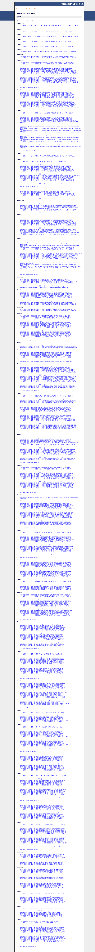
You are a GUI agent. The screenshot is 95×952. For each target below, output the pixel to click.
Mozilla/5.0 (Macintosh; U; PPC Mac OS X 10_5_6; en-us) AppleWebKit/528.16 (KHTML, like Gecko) (41, 933)
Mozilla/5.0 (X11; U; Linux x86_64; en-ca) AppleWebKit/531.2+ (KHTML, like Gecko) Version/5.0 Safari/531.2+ (43, 162)
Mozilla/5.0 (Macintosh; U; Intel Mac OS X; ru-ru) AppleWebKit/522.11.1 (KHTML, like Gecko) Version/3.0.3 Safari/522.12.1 (46, 547)
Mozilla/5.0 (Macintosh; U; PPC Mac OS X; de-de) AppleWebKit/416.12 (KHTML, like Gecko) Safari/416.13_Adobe (44, 703)
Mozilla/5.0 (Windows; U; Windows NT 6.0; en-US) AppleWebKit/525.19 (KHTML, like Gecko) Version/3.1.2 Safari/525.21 (45, 409)
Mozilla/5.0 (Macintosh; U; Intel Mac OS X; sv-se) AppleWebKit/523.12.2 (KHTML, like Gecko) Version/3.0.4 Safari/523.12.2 (46, 511)
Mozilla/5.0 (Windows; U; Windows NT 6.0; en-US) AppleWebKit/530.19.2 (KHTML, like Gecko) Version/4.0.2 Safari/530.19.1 (46, 298)
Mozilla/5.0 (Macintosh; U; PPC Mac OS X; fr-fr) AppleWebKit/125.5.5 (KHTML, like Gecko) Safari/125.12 (42, 825)
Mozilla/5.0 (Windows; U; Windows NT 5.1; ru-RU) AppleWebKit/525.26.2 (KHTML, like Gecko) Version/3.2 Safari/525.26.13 (46, 396)
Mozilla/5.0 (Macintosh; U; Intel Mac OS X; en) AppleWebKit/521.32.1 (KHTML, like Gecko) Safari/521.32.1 (43, 938)
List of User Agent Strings (26, 8)
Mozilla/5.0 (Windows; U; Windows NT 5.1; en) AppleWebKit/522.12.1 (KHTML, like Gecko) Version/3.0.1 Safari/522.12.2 (46, 588)
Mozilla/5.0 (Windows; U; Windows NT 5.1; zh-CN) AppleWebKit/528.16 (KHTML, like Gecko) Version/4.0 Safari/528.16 (45, 327)
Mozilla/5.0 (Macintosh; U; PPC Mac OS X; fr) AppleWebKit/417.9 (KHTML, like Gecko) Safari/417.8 (41, 666)
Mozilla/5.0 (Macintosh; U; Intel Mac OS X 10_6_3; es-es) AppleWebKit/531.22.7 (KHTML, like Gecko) (42, 940)
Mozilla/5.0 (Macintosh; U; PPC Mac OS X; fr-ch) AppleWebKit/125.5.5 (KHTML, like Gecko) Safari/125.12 (42, 828)
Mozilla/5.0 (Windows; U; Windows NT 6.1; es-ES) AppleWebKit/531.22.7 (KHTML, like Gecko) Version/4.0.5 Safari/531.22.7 (46, 216)
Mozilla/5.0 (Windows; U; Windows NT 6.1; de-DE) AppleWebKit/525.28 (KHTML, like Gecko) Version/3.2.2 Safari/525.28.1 (46, 352)
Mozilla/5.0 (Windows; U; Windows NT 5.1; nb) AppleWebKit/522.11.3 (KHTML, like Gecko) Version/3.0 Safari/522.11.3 (45, 612)
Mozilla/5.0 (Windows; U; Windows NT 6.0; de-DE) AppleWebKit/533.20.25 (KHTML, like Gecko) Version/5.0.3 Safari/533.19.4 (47, 97)
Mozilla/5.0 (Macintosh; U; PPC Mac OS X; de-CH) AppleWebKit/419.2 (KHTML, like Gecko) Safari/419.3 (42, 931)
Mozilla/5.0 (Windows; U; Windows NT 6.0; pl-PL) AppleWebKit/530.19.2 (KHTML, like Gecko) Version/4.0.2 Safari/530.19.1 (46, 295)
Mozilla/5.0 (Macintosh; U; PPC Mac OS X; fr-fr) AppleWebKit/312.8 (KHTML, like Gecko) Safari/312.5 (41, 759)
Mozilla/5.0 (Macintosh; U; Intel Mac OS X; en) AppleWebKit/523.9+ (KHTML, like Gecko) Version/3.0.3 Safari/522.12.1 (45, 549)
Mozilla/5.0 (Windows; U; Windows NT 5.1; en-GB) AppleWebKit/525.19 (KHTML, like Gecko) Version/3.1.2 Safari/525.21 (46, 416)
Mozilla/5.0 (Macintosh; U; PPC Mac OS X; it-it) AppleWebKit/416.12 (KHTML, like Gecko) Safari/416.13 (42, 688)
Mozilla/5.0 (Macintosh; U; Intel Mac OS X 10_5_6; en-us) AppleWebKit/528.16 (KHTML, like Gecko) (41, 941)
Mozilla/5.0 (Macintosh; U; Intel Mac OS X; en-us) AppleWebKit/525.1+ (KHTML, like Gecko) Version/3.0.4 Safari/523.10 (45, 524)
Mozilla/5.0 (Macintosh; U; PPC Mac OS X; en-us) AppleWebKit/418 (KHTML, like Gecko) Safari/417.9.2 (42, 670)
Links (35, 8)
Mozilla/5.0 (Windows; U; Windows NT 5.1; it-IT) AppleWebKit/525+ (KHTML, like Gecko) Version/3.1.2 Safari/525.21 (44, 414)
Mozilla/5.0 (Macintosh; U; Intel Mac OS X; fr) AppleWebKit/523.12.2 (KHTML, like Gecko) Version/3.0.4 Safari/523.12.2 (45, 522)
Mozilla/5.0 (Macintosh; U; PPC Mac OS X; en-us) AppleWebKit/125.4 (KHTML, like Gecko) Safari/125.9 (42, 858)
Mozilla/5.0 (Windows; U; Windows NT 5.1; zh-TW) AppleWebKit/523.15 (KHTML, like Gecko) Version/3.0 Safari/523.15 (45, 601)
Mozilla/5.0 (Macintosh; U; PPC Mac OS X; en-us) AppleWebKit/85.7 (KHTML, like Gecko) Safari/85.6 (41, 913)
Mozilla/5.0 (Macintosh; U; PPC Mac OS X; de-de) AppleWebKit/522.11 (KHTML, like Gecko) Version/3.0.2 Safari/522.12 (45, 574)
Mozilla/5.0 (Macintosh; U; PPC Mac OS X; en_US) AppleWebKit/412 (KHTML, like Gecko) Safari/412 (41, 734)
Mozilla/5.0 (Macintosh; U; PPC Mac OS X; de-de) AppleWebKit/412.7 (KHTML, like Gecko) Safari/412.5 (42, 721)
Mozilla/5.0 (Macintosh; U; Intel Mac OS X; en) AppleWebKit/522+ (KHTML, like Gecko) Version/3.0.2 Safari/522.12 (44, 576)
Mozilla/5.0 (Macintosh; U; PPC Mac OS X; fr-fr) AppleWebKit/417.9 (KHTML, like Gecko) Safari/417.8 (41, 664)
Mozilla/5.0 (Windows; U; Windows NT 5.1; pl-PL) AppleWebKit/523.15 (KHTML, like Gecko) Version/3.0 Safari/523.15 (45, 609)
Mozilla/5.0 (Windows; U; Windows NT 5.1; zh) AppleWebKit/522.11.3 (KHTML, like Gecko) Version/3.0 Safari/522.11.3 (45, 602)
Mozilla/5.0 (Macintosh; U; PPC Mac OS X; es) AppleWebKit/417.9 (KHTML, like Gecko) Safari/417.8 (41, 669)
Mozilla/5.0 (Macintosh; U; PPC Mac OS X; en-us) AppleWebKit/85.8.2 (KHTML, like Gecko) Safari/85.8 (42, 897)
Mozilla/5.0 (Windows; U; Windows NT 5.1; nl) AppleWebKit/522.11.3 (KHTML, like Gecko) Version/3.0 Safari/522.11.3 (45, 611)
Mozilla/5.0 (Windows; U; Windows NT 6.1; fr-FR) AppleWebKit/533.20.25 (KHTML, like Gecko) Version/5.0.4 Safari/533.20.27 (47, 64)
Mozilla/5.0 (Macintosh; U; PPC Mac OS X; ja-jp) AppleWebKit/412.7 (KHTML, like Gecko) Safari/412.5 (42, 712)
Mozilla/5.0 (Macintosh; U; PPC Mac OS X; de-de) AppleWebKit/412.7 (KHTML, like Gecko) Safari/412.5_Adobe (44, 720)
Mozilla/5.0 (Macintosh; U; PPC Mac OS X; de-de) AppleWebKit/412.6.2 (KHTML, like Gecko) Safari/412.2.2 (43, 743)
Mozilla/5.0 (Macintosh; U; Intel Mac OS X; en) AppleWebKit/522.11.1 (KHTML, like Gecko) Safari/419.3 (42, 937)
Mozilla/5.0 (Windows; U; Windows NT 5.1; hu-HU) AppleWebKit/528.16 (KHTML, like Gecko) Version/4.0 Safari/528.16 (45, 334)
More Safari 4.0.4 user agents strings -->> (29, 274)
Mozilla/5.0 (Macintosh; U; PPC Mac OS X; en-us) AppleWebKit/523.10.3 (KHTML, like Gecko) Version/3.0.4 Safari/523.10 (46, 507)
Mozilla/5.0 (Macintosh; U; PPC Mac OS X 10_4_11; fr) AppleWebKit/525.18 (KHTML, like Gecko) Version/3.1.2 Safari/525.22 (47, 423)
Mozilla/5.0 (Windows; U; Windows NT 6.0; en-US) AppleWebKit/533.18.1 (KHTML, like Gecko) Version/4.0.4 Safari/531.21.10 (47, 249)
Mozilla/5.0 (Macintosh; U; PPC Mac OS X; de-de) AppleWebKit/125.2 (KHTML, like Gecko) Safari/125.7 (42, 878)
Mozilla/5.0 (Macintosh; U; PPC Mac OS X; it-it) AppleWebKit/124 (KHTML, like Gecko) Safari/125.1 (41, 883)
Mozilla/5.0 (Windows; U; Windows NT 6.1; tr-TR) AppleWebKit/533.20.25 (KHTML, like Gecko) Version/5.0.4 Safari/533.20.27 (47, 62)
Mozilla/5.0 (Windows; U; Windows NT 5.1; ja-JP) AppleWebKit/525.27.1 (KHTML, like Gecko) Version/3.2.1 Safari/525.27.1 (46, 368)
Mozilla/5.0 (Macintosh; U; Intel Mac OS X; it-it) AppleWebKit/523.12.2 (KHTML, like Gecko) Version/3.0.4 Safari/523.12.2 (46, 517)
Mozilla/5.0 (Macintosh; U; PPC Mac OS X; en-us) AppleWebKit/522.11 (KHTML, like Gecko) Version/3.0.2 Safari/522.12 (45, 571)
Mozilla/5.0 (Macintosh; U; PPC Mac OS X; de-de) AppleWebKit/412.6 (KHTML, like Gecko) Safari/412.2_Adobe (44, 744)
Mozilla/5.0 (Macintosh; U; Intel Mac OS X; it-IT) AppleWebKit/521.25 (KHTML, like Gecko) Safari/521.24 (42, 935)
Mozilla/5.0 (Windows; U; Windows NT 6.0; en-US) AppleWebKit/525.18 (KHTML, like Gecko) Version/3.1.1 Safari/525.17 (45, 436)
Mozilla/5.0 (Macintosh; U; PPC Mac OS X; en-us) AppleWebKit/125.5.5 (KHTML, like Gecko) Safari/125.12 (43, 832)
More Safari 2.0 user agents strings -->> (29, 751)
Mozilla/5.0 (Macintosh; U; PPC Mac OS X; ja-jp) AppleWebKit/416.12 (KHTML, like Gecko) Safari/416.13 (42, 687)
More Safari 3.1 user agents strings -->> (29, 492)
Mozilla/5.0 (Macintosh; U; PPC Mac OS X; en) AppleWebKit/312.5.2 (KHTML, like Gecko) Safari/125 (41, 792)
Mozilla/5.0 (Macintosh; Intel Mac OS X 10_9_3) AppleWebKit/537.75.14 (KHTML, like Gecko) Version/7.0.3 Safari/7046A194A (47, 31)
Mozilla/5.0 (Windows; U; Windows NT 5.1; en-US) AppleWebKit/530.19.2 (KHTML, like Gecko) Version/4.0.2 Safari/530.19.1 (46, 302)
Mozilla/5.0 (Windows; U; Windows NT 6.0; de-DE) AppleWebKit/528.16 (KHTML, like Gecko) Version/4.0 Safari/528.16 (45, 325)
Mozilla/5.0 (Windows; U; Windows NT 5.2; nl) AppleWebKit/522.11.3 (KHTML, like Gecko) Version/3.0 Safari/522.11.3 (45, 600)
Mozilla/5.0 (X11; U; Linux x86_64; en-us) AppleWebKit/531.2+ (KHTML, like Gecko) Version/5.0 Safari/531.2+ (43, 161)
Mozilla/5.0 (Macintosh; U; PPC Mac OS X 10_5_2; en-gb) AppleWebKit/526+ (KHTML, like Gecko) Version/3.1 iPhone (45, 474)
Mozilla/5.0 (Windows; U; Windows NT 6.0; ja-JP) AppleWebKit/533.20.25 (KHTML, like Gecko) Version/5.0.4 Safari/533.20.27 (47, 68)
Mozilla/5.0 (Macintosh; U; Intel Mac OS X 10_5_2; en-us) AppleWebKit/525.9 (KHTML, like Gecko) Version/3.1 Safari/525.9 (46, 485)
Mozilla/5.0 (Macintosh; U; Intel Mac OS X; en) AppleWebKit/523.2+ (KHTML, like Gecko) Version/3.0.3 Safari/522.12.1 (45, 551)
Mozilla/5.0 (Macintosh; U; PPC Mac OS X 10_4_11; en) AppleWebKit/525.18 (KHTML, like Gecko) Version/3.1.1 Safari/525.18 (47, 450)
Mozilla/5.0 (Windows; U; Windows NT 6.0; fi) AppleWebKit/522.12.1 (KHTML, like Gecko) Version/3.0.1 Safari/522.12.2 (45, 581)
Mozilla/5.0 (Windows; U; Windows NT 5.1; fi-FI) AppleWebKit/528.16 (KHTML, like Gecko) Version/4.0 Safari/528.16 (44, 336)
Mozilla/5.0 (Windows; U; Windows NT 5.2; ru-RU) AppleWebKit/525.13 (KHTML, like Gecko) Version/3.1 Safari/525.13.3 (45, 467)
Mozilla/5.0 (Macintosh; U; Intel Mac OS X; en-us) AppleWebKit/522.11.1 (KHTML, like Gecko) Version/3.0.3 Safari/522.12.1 (46, 548)
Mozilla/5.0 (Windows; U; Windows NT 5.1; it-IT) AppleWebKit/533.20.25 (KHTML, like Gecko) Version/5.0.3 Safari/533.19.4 (46, 101)
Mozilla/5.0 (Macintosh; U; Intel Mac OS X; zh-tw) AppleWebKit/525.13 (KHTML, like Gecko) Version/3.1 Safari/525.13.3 (45, 476)
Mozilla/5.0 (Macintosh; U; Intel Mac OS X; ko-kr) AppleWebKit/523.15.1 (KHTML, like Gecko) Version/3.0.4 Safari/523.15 (46, 514)
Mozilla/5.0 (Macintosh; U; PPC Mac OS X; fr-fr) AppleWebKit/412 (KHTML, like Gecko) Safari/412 (41, 730)
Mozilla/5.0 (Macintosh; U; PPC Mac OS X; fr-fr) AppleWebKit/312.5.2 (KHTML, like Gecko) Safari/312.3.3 (42, 780)
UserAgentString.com (52, 949)
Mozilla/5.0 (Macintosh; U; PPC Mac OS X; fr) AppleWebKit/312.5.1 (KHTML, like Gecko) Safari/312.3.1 (42, 784)
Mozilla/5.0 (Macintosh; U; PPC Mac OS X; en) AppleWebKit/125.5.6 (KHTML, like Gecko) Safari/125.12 (42, 836)
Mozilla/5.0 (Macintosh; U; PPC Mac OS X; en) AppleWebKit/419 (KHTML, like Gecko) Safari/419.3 (41, 643)
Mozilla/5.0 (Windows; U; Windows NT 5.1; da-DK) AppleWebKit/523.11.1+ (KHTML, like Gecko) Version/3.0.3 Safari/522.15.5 (47, 539)
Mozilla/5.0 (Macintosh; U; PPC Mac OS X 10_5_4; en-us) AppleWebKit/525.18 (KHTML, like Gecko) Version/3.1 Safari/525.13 (47, 472)
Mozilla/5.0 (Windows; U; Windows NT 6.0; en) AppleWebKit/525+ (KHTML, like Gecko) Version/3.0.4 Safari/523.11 (44, 503)
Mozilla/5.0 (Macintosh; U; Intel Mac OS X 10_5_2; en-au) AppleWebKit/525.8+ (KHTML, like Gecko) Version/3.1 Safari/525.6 (47, 488)
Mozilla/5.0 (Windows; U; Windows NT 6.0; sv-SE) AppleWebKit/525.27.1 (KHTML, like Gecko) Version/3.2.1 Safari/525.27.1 (46, 366)
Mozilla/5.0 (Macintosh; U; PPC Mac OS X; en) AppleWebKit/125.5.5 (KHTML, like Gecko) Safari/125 (41, 840)
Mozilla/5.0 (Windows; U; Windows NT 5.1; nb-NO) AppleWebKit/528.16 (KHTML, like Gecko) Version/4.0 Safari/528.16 (45, 333)
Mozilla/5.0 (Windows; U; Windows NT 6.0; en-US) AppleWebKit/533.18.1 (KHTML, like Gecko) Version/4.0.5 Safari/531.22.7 (46, 218)
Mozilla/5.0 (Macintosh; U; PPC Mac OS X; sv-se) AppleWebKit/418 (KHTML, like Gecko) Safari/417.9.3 (42, 654)
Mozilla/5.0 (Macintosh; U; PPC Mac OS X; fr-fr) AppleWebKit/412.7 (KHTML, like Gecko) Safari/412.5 (41, 715)
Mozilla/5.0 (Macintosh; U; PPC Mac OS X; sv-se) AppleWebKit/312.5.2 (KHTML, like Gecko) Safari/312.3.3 (43, 775)
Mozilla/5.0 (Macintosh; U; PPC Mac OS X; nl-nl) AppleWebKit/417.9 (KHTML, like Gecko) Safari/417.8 (42, 659)
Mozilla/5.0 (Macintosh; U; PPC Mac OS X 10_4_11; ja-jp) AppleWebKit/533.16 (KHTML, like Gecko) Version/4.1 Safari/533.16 (47, 194)
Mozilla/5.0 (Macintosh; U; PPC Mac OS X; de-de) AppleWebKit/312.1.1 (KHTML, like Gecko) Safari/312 (42, 816)
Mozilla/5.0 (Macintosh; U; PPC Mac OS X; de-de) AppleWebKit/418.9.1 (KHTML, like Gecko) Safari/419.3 (42, 929)
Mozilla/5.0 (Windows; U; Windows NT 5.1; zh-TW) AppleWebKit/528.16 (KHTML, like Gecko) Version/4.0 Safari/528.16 (45, 326)
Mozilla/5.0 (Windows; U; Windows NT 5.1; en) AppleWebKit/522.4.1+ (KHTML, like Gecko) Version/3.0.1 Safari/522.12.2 (46, 587)
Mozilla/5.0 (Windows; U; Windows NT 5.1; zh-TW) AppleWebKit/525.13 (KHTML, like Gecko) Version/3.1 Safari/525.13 (45, 468)
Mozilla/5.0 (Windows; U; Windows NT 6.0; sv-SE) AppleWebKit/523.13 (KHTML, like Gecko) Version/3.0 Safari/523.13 (45, 594)
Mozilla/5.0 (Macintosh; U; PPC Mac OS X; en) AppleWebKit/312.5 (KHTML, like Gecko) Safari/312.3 (41, 795)
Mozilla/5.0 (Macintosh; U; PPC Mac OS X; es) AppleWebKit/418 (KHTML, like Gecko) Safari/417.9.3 (41, 668)
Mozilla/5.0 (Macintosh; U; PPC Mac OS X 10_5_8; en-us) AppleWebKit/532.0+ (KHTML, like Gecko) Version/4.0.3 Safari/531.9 (47, 282)
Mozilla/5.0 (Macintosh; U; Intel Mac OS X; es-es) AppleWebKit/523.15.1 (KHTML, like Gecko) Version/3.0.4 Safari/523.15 (46, 523)
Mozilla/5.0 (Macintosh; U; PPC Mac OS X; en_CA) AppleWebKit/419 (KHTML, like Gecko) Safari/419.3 (42, 638)
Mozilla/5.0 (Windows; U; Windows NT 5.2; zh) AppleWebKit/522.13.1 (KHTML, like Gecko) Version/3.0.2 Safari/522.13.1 (45, 563)
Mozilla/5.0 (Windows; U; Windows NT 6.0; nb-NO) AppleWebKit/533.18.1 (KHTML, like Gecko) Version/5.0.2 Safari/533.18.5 (46, 116)
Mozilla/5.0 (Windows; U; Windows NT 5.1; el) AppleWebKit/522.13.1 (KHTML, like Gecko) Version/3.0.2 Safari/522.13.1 (45, 569)
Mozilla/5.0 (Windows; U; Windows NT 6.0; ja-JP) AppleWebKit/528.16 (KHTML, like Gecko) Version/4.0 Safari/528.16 (45, 316)
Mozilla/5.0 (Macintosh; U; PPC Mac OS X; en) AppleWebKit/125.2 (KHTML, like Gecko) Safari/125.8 (41, 873)
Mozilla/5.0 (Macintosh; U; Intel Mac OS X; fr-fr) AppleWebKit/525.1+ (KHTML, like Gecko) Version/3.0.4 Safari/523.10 (45, 520)
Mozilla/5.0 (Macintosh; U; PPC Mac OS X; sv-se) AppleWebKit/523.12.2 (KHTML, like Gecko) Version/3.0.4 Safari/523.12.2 (46, 505)
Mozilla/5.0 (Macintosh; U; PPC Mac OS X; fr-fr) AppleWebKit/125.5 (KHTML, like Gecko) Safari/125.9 (41, 855)
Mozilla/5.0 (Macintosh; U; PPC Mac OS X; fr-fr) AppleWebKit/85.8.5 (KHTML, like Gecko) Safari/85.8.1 (42, 893)
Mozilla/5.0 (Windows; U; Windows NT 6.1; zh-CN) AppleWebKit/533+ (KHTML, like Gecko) (39, 922)
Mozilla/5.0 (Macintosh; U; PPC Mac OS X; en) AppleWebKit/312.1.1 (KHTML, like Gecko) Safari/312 (41, 814)
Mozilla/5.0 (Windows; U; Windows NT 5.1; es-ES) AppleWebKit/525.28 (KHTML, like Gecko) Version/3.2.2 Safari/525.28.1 (46, 360)
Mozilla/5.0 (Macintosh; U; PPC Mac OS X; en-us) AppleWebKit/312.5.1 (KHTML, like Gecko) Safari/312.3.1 (43, 789)
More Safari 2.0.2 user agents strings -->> (29, 707)
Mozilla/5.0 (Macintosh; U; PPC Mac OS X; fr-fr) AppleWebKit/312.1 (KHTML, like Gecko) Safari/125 (41, 808)
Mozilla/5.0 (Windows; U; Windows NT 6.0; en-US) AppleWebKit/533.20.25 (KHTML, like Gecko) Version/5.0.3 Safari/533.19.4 (47, 96)
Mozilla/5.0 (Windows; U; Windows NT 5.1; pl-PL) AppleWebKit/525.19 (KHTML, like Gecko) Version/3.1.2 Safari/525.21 (45, 411)
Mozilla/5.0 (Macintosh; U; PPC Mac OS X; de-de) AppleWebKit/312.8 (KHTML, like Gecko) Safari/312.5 (42, 770)
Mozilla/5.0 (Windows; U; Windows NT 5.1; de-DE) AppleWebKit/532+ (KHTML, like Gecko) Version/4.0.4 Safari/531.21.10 (46, 252)
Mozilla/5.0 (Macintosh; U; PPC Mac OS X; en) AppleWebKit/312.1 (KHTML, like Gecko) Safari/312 (41, 815)
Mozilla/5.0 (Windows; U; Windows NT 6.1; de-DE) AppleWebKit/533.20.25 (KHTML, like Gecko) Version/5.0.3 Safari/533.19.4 (47, 94)
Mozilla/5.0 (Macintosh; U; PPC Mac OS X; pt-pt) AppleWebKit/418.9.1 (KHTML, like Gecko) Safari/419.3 (42, 627)
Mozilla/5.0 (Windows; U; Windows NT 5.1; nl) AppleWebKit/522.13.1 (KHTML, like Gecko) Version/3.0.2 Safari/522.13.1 (45, 565)
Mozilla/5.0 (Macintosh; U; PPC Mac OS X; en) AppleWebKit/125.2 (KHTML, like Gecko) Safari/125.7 (41, 875)
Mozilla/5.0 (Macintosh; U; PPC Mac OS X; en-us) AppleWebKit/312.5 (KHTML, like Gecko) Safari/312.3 (42, 790)
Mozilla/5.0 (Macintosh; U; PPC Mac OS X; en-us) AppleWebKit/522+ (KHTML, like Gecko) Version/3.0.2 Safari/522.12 (45, 572)
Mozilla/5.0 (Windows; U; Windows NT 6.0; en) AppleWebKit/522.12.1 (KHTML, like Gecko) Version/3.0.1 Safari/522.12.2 (46, 582)
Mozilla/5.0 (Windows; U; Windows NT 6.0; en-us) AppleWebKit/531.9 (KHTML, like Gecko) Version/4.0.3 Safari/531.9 (45, 280)
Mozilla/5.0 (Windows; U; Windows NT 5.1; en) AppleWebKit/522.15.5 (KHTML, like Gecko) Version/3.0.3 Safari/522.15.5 (46, 537)
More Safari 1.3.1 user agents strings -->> (29, 800)
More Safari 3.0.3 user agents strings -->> (29, 557)
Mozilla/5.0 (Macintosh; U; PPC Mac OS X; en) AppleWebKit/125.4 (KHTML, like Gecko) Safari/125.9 (41, 862)
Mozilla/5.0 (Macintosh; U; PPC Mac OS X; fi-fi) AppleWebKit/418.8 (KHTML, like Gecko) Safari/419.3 (41, 635)
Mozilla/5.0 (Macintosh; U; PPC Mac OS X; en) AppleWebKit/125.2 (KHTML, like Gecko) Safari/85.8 (41, 872)
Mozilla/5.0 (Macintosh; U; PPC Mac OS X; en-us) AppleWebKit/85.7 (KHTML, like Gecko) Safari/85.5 (41, 914)
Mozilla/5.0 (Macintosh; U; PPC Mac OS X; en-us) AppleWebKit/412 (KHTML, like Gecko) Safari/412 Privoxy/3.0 (44, 736)
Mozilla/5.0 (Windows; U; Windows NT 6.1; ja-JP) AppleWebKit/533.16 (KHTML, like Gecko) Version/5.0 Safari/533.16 (45, 164)
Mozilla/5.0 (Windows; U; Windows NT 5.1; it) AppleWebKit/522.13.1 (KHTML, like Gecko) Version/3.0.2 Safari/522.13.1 (45, 566)
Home (17, 8)
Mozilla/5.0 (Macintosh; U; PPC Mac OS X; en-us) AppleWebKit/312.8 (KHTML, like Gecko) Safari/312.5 (42, 764)
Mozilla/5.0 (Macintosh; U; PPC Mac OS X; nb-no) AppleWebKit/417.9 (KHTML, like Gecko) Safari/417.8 (42, 661)
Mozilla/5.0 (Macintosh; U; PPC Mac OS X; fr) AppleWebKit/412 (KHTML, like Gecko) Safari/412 (40, 732)
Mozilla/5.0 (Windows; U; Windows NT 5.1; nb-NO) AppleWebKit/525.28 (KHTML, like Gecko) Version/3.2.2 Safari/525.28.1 (46, 356)
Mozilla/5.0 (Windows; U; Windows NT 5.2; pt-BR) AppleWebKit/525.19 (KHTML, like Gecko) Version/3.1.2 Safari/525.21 (45, 410)
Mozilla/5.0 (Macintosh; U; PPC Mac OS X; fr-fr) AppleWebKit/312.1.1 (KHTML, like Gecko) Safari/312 (41, 806)
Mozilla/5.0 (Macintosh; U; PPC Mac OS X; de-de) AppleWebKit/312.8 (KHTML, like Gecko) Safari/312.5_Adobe (44, 769)
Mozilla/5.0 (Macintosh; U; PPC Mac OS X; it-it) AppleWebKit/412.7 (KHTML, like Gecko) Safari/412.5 (41, 713)
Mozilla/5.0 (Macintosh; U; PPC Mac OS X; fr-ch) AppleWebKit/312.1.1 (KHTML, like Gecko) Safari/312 (42, 809)
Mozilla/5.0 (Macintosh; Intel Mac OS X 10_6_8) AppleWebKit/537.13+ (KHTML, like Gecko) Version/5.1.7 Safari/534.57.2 (46, 41)
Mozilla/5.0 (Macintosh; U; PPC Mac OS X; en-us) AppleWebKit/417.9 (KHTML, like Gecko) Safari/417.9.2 (42, 671)
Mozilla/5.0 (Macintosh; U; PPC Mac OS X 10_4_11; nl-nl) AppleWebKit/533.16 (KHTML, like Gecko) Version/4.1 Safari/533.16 (47, 193)
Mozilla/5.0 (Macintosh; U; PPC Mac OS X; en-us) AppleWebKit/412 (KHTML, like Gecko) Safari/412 (41, 737)
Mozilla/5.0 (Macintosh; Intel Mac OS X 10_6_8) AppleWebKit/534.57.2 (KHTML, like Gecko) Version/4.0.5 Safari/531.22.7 (46, 231)
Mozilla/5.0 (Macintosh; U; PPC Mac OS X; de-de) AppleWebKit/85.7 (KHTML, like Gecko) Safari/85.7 (41, 915)
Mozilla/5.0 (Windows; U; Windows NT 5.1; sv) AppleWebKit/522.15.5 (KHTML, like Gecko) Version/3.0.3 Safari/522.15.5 (45, 535)
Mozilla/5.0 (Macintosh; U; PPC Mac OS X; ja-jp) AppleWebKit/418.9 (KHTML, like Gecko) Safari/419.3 (42, 630)
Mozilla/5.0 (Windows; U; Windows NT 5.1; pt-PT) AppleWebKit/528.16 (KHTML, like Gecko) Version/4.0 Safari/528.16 (45, 331)
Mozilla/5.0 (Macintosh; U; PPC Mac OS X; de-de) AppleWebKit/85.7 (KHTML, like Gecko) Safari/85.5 (41, 916)
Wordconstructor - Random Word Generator (49, 950)
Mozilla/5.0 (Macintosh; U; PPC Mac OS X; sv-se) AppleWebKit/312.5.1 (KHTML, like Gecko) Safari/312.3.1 (43, 776)
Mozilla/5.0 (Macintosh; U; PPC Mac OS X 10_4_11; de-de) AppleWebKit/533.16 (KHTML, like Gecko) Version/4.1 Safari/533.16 (47, 195)
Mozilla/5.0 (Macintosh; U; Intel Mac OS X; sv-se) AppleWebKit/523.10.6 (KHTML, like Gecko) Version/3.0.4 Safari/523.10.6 (46, 512)
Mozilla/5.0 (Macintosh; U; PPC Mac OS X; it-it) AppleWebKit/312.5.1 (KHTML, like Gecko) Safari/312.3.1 (42, 779)
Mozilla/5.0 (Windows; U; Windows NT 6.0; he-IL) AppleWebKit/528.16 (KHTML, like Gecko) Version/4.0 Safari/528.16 (45, 318)
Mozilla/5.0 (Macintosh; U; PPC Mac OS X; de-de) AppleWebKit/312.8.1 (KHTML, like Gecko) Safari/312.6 (42, 768)
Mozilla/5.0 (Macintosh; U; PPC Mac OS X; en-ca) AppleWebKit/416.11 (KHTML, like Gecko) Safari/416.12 (42, 698)
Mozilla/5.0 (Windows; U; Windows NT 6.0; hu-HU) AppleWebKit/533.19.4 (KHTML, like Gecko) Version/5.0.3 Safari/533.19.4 (46, 95)
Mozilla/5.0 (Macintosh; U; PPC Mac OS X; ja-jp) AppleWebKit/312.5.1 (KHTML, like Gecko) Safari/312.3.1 (42, 778)
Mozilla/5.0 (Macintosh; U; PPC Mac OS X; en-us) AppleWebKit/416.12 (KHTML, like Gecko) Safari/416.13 (42, 696)
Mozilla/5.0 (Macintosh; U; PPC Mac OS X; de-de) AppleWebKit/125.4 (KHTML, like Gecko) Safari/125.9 (42, 864)
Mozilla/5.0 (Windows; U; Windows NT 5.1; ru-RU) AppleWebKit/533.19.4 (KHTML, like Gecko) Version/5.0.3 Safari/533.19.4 (46, 98)
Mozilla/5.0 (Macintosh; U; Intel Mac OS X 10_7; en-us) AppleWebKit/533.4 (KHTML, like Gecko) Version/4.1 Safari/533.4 (46, 196)
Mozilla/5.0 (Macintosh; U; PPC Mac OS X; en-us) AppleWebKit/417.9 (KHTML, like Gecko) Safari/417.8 (42, 672)
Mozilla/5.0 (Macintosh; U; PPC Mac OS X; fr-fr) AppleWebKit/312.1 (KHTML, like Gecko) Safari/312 (41, 807)
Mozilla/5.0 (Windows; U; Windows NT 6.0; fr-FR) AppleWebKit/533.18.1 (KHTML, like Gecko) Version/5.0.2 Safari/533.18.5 (46, 117)
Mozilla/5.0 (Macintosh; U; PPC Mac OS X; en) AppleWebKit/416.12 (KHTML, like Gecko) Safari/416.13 (42, 700)
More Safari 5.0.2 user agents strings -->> (29, 150)
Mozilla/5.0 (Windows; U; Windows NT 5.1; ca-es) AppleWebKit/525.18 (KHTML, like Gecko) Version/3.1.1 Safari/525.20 (45, 441)
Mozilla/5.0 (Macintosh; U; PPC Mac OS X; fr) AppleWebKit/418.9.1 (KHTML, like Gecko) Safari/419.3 (41, 634)
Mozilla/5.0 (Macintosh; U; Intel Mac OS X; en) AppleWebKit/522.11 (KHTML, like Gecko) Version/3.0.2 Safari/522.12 (45, 575)
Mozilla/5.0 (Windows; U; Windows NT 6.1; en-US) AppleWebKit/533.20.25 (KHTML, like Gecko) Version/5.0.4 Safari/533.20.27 (47, 66)
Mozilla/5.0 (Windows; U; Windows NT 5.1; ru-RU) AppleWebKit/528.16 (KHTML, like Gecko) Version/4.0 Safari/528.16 (45, 330)
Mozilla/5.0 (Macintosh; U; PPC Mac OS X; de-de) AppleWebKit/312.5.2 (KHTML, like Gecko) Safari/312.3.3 (43, 797)
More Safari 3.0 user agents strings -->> (29, 619)
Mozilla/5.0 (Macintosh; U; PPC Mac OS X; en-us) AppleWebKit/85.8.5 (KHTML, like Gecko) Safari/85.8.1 (42, 896)
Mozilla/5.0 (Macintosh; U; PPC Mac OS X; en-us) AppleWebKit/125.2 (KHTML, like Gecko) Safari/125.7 (42, 870)
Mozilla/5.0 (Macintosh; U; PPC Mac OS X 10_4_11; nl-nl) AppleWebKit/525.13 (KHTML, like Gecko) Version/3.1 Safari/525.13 (47, 475)
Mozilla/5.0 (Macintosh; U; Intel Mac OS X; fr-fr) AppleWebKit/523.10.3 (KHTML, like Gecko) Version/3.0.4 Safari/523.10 (45, 521)
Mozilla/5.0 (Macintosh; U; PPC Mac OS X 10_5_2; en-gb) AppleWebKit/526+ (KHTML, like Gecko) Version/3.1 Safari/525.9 (46, 473)
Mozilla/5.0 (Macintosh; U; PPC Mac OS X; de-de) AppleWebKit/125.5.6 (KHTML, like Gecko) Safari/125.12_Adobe (44, 842)
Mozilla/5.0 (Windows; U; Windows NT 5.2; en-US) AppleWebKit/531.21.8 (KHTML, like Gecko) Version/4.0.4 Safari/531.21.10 (47, 250)
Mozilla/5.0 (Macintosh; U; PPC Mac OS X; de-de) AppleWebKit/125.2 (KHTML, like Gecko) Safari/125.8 (42, 877)
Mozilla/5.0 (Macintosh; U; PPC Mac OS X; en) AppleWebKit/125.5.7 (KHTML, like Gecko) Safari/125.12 (42, 834)
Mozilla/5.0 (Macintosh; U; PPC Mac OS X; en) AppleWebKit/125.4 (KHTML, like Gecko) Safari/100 (41, 863)
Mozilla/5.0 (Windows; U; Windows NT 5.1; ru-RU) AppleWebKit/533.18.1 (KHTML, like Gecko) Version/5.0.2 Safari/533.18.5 (46, 119)
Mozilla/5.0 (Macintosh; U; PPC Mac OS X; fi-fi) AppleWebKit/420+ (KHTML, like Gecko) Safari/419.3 (41, 926)
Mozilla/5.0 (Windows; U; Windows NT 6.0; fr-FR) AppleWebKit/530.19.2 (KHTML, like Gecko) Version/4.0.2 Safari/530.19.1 (46, 297)
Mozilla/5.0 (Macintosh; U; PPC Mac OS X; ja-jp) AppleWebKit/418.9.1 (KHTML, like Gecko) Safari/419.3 (42, 629)
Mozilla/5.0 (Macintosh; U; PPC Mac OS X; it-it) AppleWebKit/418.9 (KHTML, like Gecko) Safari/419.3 (41, 633)
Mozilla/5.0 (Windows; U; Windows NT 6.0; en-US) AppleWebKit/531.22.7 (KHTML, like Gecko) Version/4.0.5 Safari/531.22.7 (46, 219)
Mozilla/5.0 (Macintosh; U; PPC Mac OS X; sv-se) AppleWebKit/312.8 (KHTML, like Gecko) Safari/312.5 (42, 756)
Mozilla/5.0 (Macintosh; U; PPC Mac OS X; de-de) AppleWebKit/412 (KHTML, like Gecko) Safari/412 (41, 747)
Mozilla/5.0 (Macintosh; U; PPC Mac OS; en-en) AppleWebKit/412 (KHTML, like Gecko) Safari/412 (41, 727)
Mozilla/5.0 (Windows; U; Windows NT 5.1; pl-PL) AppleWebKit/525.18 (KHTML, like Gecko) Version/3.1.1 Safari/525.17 (45, 438)
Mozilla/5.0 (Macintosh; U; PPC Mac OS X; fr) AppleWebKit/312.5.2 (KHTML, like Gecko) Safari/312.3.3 (42, 783)
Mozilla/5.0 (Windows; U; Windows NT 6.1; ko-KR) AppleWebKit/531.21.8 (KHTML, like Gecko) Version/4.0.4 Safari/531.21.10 (47, 248)
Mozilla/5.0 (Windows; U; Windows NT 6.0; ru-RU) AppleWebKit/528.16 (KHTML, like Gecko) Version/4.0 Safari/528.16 (45, 315)
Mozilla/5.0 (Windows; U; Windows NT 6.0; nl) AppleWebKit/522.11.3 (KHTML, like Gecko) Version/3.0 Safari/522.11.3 (45, 595)
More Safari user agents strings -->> (28, 946)
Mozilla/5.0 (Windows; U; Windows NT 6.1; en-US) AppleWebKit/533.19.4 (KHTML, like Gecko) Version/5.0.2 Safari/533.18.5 (46, 113)
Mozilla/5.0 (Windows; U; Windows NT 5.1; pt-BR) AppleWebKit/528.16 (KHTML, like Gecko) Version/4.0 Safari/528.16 (45, 332)
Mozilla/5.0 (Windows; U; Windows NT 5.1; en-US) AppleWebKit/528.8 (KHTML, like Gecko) (39, 923)
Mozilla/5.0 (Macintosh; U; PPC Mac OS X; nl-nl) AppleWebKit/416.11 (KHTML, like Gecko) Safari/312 (41, 685)
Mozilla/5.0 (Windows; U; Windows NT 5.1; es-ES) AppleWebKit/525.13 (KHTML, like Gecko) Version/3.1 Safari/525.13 (45, 469)
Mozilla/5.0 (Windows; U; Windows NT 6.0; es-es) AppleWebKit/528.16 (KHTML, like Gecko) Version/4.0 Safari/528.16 (45, 322)
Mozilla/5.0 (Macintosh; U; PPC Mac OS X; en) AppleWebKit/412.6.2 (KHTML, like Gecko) (39, 740)
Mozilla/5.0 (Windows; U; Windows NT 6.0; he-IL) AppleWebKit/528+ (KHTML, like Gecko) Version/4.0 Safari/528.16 (44, 319)
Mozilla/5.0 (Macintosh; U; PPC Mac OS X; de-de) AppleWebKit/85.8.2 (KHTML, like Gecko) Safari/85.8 (42, 903)
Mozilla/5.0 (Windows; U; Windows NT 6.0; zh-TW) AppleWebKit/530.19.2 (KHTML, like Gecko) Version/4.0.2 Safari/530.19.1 (46, 294)
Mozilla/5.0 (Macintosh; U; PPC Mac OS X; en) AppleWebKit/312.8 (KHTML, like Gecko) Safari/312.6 (41, 765)
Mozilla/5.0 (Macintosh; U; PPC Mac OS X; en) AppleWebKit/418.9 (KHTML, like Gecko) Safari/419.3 (41, 645)
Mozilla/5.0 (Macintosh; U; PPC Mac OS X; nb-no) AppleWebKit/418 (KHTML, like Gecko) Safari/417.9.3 (42, 660)
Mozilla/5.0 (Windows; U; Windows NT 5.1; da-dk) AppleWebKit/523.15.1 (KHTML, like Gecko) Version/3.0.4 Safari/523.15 (46, 504)
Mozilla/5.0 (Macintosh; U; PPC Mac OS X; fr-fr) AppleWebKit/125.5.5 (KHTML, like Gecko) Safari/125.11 (42, 827)
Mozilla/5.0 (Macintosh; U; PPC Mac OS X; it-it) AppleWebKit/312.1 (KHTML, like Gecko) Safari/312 (41, 805)
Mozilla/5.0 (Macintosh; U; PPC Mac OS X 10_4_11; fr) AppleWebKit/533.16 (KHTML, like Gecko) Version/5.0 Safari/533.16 (46, 169)
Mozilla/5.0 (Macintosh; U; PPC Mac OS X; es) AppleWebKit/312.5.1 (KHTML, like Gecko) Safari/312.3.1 (42, 788)
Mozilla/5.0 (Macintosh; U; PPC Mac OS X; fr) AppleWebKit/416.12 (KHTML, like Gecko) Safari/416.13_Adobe (43, 692)
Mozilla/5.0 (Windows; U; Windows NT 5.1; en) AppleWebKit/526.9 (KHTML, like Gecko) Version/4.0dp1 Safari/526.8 (45, 203)
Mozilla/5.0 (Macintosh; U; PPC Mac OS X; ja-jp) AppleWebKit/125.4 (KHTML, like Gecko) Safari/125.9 (42, 854)
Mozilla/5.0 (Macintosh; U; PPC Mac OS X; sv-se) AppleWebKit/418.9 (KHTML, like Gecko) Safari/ (41, 626)
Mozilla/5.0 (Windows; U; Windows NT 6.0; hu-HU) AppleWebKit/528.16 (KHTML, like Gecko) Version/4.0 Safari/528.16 (45, 317)
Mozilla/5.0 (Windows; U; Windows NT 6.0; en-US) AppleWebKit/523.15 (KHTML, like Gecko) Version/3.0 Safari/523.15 (45, 596)
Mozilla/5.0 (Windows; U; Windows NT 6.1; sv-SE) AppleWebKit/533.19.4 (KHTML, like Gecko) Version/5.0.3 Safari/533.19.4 (46, 92)
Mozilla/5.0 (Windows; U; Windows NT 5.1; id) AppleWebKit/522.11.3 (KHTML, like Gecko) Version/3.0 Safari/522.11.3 (45, 613)
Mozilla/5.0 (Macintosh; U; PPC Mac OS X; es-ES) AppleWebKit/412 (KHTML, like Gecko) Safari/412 (41, 733)
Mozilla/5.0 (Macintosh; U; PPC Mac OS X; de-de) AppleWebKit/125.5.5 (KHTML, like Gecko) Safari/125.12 (43, 846)
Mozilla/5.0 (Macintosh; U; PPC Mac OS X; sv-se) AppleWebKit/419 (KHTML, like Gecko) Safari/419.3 (41, 624)
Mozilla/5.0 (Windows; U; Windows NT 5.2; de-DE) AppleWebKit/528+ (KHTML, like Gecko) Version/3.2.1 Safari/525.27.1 (45, 367)
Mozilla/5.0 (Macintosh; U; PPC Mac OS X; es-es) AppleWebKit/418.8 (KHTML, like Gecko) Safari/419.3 (42, 636)
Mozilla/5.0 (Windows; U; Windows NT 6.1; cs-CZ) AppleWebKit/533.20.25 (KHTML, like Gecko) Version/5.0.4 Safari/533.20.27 (47, 67)
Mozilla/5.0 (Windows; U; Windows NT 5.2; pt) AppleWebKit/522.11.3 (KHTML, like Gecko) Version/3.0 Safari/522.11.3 (45, 599)
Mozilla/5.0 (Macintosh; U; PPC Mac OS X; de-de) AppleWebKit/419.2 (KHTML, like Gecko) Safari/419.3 (42, 928)
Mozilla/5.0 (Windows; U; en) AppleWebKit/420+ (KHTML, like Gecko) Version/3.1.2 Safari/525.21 (41, 417)
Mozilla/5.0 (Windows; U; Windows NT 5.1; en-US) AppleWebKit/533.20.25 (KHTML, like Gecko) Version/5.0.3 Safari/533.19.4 (47, 102)
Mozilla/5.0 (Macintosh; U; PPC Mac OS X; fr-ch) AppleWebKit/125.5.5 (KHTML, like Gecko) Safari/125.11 (42, 829)
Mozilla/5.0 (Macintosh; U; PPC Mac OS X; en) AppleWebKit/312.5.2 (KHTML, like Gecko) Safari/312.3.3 (42, 791)
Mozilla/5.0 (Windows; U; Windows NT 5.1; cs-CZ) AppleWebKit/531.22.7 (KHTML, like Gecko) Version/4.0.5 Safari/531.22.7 (46, 221)
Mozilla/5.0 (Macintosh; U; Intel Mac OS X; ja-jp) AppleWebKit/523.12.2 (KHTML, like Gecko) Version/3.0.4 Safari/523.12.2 (46, 515)
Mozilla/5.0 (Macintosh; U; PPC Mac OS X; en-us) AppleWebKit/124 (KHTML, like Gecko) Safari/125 (41, 884)
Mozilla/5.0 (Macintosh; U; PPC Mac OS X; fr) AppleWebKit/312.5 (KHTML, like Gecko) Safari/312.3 (41, 785)
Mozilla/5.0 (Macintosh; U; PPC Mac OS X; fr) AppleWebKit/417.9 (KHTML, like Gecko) (38, 667)
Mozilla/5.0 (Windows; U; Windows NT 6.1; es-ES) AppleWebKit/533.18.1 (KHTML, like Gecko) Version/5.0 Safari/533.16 (45, 165)
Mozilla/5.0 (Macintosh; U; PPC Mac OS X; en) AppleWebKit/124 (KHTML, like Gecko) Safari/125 (40, 885)
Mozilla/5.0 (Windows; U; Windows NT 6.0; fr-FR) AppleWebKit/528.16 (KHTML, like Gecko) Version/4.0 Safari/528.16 (45, 321)
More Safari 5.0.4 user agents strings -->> (29, 87)
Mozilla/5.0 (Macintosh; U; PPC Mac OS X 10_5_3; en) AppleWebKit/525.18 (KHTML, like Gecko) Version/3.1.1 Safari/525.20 (47, 447)
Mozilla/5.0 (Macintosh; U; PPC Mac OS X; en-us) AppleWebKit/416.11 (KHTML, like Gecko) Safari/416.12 (42, 697)
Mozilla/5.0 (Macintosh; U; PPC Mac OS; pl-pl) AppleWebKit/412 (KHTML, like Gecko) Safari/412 (40, 726)
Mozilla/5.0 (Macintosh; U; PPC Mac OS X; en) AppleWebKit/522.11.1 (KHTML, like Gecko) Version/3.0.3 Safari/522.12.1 (46, 545)
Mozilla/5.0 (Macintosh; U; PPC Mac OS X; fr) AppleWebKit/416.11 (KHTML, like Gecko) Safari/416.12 (41, 695)
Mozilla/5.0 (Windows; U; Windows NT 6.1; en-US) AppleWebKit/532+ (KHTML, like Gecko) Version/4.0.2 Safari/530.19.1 (45, 292)
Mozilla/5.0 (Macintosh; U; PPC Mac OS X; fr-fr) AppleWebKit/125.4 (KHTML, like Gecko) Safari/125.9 (41, 856)
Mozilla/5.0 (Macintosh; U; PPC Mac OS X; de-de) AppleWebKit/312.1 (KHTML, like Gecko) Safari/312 (42, 818)
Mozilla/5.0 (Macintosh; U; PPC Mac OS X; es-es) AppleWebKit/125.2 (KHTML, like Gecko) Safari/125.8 (42, 869)
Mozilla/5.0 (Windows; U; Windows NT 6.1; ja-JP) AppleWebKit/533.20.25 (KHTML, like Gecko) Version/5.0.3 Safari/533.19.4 (46, 93)
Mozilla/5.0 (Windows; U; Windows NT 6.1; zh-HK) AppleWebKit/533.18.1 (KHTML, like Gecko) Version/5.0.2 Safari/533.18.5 (46, 112)
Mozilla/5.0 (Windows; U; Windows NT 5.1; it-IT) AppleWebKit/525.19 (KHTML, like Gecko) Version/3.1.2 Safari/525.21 (45, 412)
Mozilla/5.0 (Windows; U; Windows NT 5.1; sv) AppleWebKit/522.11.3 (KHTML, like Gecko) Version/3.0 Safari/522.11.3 (45, 604)
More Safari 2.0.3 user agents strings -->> (29, 678)
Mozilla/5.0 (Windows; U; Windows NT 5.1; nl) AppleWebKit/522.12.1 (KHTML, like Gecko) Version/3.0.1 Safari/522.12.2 (45, 586)
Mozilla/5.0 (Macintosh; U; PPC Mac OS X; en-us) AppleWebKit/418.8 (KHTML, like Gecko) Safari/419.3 (42, 642)
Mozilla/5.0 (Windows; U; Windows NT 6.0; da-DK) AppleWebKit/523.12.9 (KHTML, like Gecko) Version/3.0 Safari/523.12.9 (46, 597)
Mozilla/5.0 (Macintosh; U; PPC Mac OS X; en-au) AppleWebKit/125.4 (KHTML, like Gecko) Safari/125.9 (42, 860)
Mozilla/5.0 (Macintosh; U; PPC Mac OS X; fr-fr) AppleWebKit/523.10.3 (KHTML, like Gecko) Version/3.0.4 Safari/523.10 (45, 506)
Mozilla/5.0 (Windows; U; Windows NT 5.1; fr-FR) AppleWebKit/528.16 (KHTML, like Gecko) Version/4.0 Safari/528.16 (45, 335)
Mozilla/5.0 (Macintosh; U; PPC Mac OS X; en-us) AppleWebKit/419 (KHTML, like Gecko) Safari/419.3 (41, 639)
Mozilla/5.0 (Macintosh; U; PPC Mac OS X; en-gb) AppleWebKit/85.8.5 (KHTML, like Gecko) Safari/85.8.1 (42, 898)
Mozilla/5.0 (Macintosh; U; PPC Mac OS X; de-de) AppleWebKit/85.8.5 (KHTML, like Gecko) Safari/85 (41, 902)
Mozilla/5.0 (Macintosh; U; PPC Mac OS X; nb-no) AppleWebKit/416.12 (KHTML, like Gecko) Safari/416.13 (42, 686)
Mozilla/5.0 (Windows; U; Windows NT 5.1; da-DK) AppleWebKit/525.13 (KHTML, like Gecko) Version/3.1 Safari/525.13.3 (45, 470)
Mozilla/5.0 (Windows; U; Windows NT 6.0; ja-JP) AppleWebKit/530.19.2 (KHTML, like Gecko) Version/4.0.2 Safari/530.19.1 (46, 296)
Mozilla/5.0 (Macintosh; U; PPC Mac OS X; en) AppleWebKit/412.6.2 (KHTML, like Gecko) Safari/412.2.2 (42, 739)
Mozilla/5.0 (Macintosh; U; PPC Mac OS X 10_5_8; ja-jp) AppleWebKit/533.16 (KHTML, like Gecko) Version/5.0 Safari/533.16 (46, 168)
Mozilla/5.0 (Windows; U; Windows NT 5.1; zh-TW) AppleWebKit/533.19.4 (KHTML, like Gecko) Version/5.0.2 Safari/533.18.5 (46, 118)
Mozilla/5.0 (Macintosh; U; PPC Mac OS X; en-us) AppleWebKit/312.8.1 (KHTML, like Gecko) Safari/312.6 (42, 761)
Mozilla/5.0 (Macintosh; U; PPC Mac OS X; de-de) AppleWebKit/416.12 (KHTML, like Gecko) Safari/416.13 (42, 704)
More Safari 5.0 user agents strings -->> (29, 186)
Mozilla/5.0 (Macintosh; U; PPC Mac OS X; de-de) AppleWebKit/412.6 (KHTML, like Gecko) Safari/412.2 (42, 745)
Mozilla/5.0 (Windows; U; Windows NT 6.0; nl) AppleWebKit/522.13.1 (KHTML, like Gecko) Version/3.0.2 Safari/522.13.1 (45, 562)
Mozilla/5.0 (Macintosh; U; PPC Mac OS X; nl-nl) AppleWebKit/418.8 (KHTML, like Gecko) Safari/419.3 (42, 628)
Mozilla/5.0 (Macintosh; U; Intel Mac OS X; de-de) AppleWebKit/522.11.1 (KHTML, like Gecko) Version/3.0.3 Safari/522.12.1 (46, 554)
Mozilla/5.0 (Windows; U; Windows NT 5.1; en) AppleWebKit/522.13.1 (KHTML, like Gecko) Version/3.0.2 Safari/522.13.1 (46, 567)
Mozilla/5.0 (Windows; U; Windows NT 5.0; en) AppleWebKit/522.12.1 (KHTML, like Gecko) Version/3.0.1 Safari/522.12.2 (46, 589)
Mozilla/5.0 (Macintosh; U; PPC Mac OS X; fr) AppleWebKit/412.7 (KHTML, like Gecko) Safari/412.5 (41, 716)
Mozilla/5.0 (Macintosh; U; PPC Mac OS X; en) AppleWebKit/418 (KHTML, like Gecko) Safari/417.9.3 (41, 673)
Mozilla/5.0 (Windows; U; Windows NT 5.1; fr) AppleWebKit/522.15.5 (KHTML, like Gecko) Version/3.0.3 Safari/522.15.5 (45, 536)
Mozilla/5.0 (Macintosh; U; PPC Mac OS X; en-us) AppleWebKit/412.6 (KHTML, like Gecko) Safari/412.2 (42, 735)
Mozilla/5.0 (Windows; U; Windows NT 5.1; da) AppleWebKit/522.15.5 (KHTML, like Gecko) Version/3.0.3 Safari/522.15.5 (46, 540)
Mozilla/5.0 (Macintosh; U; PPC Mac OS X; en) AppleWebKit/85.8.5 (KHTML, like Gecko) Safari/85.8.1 (42, 899)
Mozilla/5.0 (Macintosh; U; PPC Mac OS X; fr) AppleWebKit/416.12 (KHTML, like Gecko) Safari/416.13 (42, 693)
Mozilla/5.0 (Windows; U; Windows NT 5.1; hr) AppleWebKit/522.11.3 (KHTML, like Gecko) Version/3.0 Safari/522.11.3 (45, 614)
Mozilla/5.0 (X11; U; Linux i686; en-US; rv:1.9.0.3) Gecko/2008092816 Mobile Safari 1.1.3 (39, 921)
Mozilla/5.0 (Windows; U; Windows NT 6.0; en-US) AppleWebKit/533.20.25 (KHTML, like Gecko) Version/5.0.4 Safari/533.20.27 (47, 69)
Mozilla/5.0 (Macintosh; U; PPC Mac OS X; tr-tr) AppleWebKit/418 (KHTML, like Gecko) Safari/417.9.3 (41, 653)
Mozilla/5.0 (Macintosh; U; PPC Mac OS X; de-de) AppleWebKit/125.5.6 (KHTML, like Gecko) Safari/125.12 (43, 843)
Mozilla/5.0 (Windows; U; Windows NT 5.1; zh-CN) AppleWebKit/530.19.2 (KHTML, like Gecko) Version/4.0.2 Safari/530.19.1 (46, 301)
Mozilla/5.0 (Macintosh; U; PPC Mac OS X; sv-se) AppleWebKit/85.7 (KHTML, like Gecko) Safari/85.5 (41, 908)
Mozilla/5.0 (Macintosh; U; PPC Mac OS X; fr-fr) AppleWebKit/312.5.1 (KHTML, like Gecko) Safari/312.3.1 (42, 781)
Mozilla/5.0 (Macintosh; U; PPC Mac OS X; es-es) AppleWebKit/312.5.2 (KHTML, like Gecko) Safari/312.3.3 (43, 786)
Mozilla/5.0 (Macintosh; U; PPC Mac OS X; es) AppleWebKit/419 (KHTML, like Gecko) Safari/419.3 (41, 637)
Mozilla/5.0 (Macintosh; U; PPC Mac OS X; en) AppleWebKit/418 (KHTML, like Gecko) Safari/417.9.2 (41, 674)
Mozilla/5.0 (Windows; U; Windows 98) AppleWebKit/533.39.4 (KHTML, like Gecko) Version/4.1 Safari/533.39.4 (43, 192)
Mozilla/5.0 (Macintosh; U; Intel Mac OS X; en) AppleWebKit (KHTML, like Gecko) (37, 939)
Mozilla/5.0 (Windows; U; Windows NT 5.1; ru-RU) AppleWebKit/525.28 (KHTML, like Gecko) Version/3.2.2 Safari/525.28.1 (46, 355)
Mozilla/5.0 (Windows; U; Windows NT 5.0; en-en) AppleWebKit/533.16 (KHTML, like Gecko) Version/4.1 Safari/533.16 (45, 191)
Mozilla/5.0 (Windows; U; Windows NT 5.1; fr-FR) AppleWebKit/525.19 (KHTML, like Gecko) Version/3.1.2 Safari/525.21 (45, 415)
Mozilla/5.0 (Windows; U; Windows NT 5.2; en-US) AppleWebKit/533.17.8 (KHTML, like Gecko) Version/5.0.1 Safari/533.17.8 (46, 155)
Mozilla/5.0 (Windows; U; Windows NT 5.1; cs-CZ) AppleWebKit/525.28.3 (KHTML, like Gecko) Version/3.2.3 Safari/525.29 (46, 345)
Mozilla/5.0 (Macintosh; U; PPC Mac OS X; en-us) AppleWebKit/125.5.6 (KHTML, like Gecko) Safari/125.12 (43, 831)
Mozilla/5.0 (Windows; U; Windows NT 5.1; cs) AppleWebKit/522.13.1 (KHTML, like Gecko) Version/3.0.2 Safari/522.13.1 (45, 570)
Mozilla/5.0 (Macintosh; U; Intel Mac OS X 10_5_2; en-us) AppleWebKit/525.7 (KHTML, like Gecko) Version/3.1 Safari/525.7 (46, 486)
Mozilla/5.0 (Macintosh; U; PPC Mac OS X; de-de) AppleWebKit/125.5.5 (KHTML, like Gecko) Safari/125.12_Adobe (44, 844)
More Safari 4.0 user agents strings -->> (29, 340)
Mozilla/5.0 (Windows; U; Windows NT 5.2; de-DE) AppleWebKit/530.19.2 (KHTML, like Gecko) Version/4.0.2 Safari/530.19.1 (46, 300)
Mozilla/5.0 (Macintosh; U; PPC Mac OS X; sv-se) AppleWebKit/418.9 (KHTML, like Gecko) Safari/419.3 (42, 625)
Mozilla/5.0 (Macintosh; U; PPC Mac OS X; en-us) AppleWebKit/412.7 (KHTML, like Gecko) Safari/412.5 (42, 717)
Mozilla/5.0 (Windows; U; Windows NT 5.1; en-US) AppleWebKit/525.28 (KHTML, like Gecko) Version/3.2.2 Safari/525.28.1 (46, 361)
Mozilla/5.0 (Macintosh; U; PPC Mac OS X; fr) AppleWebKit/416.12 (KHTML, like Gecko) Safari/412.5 (41, 694)
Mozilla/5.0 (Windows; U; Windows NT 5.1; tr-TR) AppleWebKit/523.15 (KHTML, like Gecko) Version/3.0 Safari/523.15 (45, 603)
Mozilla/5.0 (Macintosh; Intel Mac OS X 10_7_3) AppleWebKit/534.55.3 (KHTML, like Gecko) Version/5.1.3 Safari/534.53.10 (46, 46)
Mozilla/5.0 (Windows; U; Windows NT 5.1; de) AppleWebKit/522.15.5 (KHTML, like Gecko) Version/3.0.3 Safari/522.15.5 (46, 538)
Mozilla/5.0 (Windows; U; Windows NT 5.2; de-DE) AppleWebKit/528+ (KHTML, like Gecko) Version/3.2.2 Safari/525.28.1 (45, 354)
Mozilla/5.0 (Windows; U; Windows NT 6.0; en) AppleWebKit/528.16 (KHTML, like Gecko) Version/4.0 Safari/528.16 (44, 324)
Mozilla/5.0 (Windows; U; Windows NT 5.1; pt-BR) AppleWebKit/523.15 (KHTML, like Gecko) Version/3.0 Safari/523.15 (45, 607)
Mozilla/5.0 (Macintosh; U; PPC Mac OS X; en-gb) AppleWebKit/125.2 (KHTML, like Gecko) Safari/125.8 (42, 871)
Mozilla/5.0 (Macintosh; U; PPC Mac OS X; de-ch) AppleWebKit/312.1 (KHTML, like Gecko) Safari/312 (41, 819)
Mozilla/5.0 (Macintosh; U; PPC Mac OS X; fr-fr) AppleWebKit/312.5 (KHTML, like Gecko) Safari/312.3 (41, 782)
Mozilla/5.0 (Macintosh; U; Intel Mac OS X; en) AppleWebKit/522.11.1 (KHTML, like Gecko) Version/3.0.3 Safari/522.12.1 (46, 552)
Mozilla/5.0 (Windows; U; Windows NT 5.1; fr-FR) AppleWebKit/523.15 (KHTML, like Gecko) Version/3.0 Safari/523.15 (45, 615)
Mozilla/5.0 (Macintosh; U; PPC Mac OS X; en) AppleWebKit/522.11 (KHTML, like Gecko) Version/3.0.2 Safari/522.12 (45, 573)
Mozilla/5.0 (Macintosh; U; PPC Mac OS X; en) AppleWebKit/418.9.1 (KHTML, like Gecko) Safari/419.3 (42, 644)
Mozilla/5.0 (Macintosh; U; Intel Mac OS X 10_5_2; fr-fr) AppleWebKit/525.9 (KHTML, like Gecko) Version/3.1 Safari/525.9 (46, 482)
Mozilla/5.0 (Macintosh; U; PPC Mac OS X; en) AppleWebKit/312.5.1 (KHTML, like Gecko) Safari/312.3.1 (42, 793)
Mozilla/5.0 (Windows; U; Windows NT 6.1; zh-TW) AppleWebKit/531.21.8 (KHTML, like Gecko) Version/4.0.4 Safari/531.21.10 (47, 247)
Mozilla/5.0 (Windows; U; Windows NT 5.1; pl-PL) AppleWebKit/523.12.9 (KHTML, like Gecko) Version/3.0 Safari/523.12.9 (46, 610)
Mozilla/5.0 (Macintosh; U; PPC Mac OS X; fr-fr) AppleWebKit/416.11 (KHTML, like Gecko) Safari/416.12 (42, 691)
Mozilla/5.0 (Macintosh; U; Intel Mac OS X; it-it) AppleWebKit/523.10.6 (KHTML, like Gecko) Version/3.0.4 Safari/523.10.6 (46, 518)
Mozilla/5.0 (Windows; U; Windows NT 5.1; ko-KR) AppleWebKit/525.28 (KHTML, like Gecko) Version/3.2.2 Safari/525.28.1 (46, 357)
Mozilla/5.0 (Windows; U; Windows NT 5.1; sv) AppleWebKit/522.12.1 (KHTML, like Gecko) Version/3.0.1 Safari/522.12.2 (45, 585)
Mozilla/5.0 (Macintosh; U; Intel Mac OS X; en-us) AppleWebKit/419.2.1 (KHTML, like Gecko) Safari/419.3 (42, 936)
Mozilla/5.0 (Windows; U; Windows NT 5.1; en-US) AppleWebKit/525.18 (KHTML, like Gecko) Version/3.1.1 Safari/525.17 (45, 439)
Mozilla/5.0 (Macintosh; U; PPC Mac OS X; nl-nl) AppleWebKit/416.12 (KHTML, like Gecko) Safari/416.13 (42, 683)
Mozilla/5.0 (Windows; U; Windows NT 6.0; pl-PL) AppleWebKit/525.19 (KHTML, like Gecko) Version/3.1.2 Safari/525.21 (45, 407)
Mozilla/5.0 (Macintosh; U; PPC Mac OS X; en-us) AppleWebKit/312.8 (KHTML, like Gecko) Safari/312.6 (42, 763)
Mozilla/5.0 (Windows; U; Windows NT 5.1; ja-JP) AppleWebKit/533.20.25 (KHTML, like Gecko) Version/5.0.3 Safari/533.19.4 (46, 100)
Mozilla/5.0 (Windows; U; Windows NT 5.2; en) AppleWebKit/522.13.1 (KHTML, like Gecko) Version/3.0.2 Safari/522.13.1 (46, 564)
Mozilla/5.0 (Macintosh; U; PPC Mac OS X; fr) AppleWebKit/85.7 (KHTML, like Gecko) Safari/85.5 (40, 912)
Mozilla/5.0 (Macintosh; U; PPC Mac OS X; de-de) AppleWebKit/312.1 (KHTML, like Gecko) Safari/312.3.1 (42, 817)
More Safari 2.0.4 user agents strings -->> (29, 648)
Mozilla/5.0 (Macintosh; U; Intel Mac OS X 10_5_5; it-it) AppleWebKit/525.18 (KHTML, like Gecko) (41, 942)
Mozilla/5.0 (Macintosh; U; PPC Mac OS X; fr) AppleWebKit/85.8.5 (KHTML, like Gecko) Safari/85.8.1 (41, 894)
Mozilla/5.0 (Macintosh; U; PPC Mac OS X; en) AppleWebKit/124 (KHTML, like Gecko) (38, 886)
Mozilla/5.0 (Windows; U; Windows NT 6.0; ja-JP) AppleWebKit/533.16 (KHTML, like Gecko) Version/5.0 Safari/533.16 (45, 167)
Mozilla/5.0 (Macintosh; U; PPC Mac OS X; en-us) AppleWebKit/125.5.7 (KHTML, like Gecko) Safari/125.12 (43, 830)
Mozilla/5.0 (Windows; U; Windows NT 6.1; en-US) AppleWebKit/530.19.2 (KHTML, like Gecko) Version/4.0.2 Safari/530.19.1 (46, 293)
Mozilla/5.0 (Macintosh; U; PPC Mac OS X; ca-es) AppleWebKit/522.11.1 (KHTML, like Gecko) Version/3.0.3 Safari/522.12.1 (46, 546)
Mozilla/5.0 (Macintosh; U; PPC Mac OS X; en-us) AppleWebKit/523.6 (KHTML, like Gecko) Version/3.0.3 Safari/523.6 (45, 542)
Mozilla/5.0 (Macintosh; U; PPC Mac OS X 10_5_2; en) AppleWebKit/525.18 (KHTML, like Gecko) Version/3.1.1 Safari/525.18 (47, 448)
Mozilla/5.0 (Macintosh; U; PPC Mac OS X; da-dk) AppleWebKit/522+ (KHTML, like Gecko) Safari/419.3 (42, 932)
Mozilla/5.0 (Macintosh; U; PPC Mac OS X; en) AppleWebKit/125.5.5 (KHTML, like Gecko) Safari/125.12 (42, 838)
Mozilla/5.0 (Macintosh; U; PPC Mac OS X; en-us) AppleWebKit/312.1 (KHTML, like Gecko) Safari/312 (41, 812)
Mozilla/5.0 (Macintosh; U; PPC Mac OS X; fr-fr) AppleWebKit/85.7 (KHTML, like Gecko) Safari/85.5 (41, 911)
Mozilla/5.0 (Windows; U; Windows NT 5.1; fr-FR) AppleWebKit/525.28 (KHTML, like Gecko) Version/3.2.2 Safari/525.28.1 (46, 358)
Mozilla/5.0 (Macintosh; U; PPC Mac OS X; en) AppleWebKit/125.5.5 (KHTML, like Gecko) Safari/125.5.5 (42, 837)
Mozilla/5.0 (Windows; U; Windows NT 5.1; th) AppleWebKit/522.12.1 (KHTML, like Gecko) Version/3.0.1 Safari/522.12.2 (45, 584)
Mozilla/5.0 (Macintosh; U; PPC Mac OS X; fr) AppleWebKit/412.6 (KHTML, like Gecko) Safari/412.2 (41, 731)
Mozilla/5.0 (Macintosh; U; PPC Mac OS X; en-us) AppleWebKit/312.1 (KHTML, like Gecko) (39, 813)
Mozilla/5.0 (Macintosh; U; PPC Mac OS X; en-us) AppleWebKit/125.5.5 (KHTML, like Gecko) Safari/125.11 (43, 833)
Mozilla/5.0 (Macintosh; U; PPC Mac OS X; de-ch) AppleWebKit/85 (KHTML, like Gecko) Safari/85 (41, 930)
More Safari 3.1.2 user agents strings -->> (29, 431)
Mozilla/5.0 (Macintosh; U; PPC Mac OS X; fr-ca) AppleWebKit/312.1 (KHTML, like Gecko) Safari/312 (41, 810)
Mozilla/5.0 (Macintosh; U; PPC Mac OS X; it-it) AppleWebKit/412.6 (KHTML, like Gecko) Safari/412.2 (41, 728)
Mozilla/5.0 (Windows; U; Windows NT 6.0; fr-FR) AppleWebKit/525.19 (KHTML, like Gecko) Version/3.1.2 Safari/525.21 (45, 408)
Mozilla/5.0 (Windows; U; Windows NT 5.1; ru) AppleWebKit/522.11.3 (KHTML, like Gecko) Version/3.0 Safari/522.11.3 (45, 605)
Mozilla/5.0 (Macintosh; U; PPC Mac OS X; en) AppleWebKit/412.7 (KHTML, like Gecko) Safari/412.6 (41, 718)
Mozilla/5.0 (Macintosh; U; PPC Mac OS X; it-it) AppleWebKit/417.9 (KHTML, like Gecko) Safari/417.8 (41, 663)
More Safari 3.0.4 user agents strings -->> (29, 527)
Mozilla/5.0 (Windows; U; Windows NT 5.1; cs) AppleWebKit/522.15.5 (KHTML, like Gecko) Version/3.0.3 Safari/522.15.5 (45, 541)
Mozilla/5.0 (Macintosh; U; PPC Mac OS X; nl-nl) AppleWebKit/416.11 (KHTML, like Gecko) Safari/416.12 (42, 684)
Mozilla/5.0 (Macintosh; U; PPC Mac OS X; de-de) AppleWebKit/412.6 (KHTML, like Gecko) (39, 746)
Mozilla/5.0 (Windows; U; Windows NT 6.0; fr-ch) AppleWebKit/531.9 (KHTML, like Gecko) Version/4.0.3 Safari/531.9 (44, 279)
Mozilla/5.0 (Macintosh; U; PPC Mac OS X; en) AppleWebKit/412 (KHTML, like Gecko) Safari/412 (40, 742)
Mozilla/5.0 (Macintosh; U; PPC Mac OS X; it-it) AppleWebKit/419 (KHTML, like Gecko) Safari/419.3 (41, 631)
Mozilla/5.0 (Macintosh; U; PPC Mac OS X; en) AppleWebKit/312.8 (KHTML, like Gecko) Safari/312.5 (41, 766)
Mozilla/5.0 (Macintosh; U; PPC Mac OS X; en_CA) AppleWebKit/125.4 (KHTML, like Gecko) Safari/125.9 (42, 857)
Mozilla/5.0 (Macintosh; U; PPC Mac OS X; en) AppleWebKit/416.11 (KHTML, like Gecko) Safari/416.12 (42, 701)
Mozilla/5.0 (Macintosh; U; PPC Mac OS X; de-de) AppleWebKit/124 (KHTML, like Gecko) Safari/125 (41, 888)
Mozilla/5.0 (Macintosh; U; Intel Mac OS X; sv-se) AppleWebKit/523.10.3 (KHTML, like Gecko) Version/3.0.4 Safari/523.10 (46, 513)
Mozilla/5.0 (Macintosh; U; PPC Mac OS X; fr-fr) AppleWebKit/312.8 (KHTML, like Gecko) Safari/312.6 (41, 758)
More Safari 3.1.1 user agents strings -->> (29, 462)
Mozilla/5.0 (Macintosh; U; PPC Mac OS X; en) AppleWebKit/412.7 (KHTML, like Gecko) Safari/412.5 (41, 719)
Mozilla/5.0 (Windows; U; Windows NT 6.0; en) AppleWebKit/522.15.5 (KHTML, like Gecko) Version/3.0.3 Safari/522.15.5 (46, 532)
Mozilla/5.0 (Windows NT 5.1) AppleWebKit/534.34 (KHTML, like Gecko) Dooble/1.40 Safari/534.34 (41, 925)
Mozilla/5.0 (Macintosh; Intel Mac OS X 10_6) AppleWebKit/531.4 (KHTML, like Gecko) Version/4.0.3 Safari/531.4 (44, 287)
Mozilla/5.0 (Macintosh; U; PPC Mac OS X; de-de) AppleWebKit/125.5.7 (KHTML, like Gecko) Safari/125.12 (43, 841)
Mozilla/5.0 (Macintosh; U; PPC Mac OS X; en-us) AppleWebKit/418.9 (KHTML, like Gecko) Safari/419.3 (42, 640)
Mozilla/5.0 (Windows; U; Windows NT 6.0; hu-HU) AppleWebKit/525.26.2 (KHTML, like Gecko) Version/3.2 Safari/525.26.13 (46, 395)
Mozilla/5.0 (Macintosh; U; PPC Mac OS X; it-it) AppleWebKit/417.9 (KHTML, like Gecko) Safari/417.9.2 (42, 662)
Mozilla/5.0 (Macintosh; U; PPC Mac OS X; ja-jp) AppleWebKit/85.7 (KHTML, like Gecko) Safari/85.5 (41, 909)
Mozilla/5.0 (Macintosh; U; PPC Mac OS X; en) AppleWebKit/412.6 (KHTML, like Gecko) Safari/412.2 (41, 741)
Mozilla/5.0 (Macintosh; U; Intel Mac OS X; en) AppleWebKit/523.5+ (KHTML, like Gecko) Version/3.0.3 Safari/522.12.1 (45, 550)
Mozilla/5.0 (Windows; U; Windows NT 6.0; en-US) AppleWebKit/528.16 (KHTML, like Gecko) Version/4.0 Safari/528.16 (45, 323)
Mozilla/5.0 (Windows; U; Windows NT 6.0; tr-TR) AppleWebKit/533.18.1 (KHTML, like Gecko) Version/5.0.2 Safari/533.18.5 (46, 114)
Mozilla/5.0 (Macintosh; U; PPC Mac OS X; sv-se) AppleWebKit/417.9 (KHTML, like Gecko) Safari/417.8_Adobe (44, 655)
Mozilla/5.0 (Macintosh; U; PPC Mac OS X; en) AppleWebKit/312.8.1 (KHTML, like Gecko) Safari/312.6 (42, 927)
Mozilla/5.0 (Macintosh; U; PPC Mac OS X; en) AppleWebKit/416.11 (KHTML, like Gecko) (39, 702)
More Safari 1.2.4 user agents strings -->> (29, 849)
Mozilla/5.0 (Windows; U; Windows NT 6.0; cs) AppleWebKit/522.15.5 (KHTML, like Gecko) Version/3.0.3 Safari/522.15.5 (45, 533)
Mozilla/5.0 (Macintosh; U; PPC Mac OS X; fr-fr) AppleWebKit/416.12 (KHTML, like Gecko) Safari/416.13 (42, 689)
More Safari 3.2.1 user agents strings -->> (29, 390)
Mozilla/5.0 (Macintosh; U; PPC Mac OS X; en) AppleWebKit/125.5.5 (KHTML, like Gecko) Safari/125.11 (42, 839)
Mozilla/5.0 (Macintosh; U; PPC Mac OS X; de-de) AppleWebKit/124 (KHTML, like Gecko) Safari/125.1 (42, 887)
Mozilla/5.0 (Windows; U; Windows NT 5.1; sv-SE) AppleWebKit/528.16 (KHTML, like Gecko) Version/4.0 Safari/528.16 (45, 328)
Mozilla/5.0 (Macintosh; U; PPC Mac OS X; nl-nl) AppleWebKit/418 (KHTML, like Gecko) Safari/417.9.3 (42, 657)
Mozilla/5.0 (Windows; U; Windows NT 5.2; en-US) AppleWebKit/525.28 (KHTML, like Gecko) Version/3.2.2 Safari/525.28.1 (46, 353)
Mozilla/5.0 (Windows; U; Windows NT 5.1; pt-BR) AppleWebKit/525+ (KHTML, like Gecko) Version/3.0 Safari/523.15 (44, 606)
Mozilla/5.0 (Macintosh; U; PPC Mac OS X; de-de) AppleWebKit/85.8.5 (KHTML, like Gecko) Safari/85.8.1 (42, 901)
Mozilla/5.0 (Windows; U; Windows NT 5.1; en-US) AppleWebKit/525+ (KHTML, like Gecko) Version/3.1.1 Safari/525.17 (45, 440)
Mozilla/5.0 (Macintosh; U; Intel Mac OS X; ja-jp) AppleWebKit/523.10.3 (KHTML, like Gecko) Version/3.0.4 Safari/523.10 (45, 516)
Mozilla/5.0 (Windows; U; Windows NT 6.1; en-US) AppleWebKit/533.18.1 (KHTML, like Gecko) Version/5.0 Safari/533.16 (45, 166)
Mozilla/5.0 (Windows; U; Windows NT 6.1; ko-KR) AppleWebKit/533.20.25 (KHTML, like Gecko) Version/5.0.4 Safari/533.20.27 (47, 63)
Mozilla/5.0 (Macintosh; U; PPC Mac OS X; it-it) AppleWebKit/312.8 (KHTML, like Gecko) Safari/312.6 (41, 757)
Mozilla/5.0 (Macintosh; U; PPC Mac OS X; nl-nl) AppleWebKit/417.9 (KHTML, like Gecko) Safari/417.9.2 (42, 658)
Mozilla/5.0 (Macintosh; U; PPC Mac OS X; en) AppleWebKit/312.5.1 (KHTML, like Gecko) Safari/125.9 (42, 794)
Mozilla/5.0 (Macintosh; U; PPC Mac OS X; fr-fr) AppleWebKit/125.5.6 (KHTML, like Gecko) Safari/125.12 (42, 824)
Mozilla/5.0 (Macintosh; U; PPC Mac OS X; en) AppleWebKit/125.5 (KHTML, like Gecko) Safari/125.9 (41, 861)
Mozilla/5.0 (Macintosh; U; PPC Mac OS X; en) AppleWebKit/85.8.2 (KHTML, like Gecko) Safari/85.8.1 (42, 900)
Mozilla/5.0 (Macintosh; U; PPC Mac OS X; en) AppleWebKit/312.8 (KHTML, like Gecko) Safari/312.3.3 (42, 767)
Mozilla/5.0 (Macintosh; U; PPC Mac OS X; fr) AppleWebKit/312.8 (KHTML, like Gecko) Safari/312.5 (41, 760)
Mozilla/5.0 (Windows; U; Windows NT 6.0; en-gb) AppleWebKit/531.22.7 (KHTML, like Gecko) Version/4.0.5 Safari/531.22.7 (46, 220)
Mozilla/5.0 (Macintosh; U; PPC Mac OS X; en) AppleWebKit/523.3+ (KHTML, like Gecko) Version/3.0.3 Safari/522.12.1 (45, 544)
